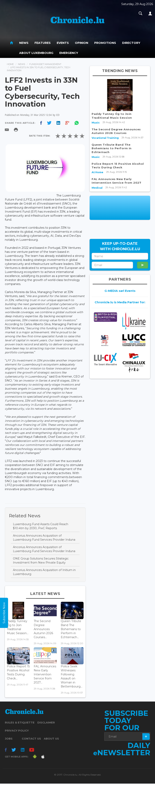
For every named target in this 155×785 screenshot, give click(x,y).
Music (96, 122)
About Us (51, 738)
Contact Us (31, 738)
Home (10, 64)
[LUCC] (134, 340)
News (23, 43)
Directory (131, 43)
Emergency (68, 53)
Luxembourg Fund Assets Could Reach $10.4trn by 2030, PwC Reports (40, 526)
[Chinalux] (134, 362)
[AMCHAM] (105, 340)
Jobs (9, 738)
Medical (97, 187)
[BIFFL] (105, 317)
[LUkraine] (134, 321)
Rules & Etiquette (20, 722)
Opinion (81, 43)
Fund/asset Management (45, 64)
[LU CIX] (105, 359)
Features (43, 43)
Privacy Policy (17, 730)
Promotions (105, 43)
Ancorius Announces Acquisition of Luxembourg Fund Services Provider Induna (44, 537)
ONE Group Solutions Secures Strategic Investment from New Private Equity (41, 560)
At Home (97, 172)
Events (63, 43)
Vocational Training (105, 137)
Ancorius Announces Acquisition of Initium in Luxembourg (44, 572)
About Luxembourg (36, 53)
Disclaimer (46, 722)
